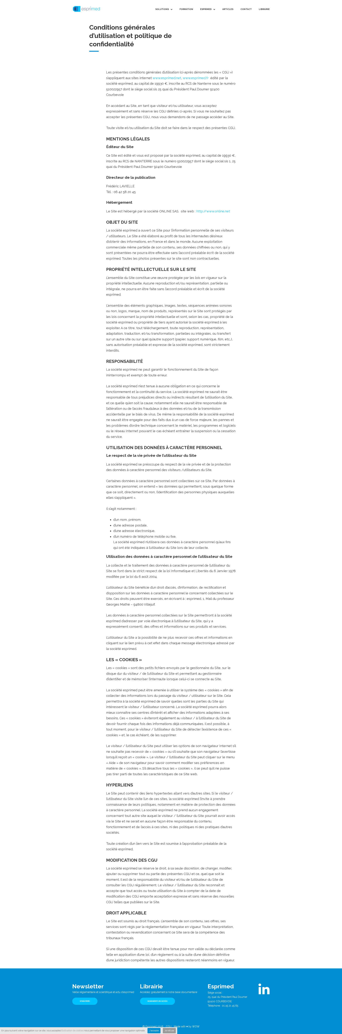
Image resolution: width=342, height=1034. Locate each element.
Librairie (264, 9)
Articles (227, 9)
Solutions (162, 9)
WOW (196, 1026)
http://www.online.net (213, 211)
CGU (168, 1026)
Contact (246, 9)
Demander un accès (157, 1001)
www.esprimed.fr (196, 78)
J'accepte (154, 1030)
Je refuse (169, 1030)
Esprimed (206, 9)
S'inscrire (85, 1001)
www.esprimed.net (167, 78)
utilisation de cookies (73, 1030)
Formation (186, 9)
